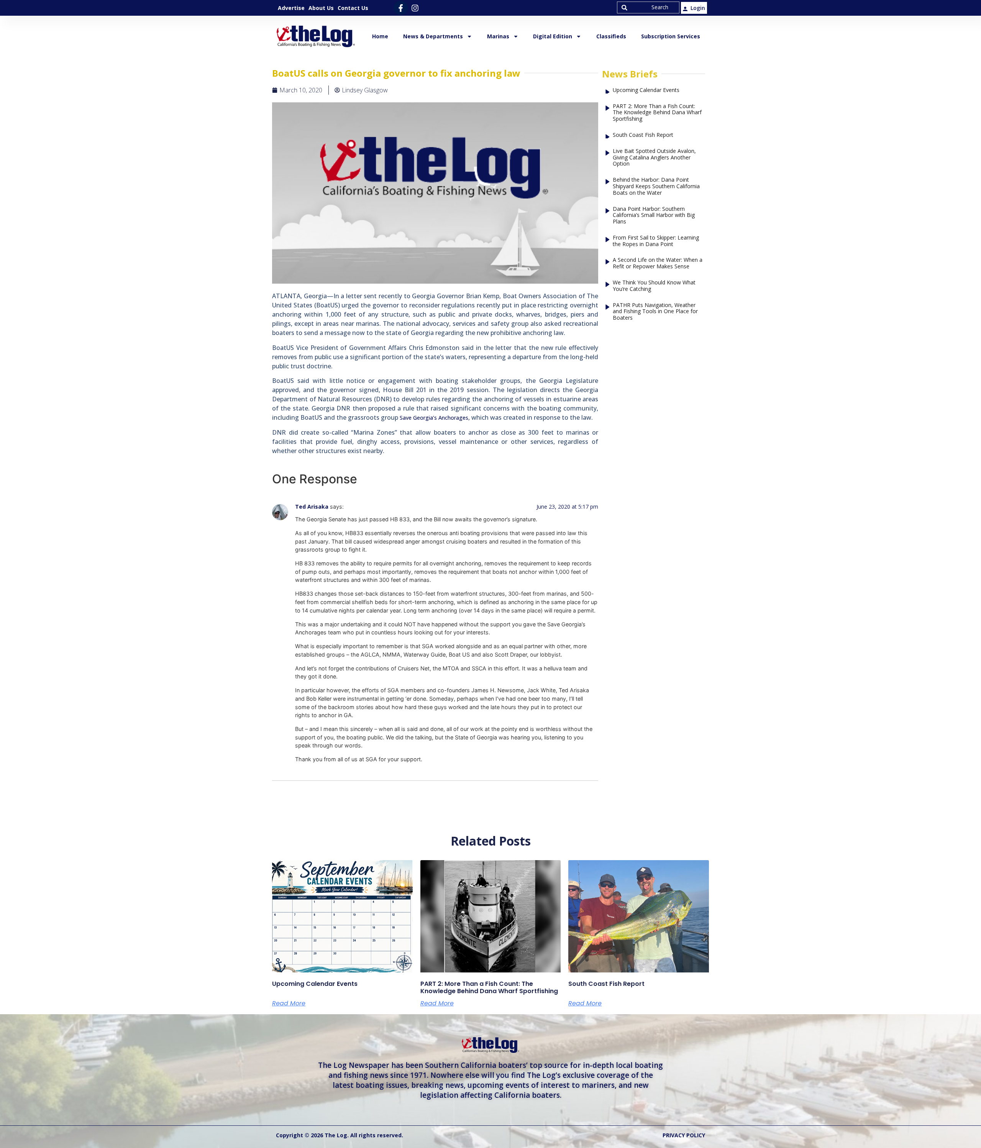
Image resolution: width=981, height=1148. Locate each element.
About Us (321, 7)
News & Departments (433, 36)
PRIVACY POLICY (684, 1135)
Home (380, 36)
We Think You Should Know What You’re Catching (654, 285)
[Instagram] (415, 8)
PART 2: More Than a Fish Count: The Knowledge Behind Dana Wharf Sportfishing (657, 112)
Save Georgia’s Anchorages (434, 417)
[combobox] (648, 7)
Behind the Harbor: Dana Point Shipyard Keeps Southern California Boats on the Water (656, 186)
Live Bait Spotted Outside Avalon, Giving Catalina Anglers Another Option (654, 157)
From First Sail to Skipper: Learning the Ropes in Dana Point (656, 241)
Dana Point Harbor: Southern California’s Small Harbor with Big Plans (654, 215)
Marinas (498, 36)
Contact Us (353, 7)
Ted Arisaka (311, 506)
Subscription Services (670, 36)
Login (698, 7)
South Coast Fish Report (643, 135)
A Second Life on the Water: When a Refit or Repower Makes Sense (657, 263)
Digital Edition (552, 36)
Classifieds (611, 36)
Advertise (291, 7)
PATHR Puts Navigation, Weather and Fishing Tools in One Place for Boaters (655, 311)
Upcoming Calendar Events (646, 90)
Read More (288, 1003)
